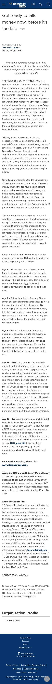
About (25, 644)
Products (25, 641)
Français (21, 28)
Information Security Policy (33, 665)
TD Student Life (18, 443)
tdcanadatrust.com (37, 550)
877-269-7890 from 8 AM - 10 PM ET (25, 655)
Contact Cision (25, 638)
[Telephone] (41, 4)
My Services (24, 647)
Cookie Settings (32, 668)
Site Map (17, 668)
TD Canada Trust (10, 620)
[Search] (48, 4)
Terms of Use (12, 665)
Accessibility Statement (26, 672)
